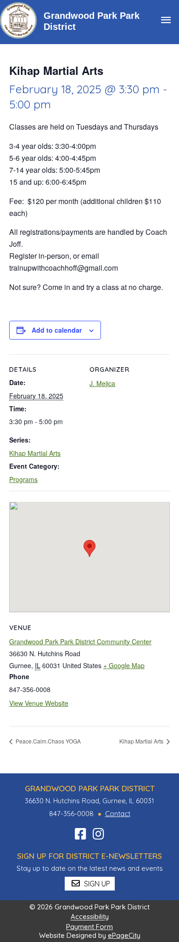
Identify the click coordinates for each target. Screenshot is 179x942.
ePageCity (124, 935)
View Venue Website (38, 703)
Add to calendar (57, 330)
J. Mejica (102, 383)
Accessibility (90, 917)
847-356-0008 (71, 813)
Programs (23, 479)
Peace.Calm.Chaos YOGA (47, 741)
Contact (117, 813)
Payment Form (89, 926)
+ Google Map (124, 665)
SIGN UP (96, 883)
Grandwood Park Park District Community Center (80, 641)
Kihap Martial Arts (35, 453)
